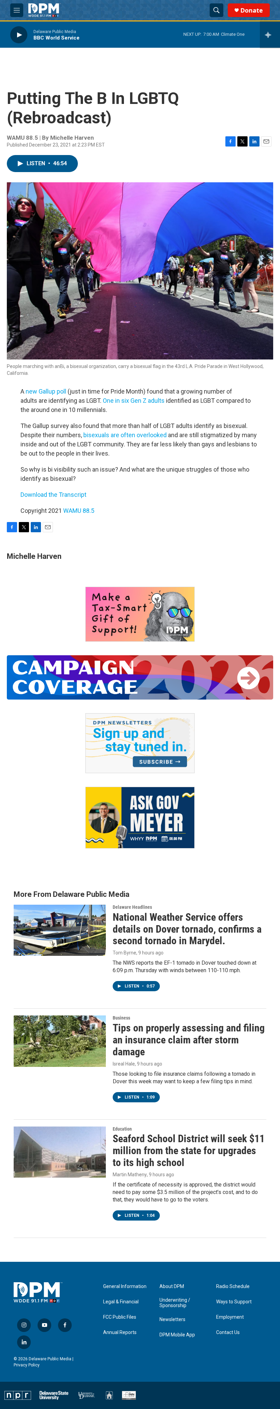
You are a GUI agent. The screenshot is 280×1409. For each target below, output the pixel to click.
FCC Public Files (119, 1317)
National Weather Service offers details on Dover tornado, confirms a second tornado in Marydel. (187, 929)
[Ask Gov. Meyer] (140, 817)
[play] (18, 35)
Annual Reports (120, 1332)
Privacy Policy (27, 1365)
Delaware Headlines (132, 907)
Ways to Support (234, 1301)
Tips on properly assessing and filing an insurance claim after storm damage (189, 1040)
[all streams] (270, 34)
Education (122, 1129)
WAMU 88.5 (78, 510)
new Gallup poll (45, 391)
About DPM (171, 1286)
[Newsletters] (140, 743)
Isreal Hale (124, 1064)
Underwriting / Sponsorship (174, 1303)
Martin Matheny (130, 1174)
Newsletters (172, 1319)
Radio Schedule (233, 1286)
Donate (251, 10)
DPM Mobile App (177, 1334)
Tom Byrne (124, 952)
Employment (230, 1317)
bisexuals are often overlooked (125, 435)
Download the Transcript (53, 494)
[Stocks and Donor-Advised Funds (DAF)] (140, 614)
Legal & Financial (121, 1301)
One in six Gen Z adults (134, 400)
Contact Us (228, 1332)
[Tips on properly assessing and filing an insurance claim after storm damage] (60, 1041)
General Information (124, 1286)
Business (121, 1018)
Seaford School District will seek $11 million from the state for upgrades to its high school (189, 1150)
